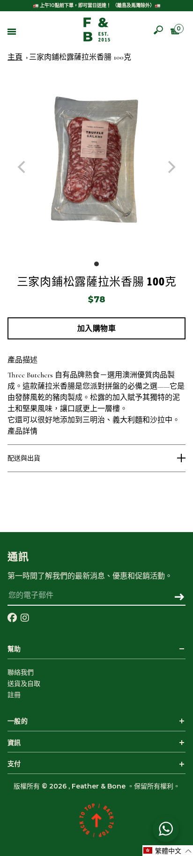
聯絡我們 (20, 672)
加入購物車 (96, 328)
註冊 (14, 695)
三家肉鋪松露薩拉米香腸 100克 (80, 57)
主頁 (14, 57)
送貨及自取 (23, 683)
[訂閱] (179, 597)
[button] (167, 850)
